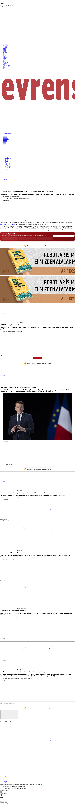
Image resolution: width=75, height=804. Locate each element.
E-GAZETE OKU (6, 42)
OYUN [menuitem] (6, 168)
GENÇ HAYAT (5, 62)
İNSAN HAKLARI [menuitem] (8, 166)
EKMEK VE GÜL (6, 57)
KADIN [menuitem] (6, 157)
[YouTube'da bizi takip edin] (59, 731)
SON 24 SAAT (5, 45)
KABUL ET (2, 790)
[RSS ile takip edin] (8, 748)
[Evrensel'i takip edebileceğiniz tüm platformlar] (8, 24)
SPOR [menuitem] (6, 162)
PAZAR (4, 64)
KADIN (4, 56)
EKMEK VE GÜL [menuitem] (8, 158)
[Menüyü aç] (8, 32)
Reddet (6, 790)
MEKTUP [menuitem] (7, 161)
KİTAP (4, 54)
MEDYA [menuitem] (6, 159)
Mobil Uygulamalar (6, 782)
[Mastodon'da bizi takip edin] (59, 740)
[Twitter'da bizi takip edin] (8, 731)
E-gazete (4, 775)
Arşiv (4, 779)
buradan (36, 784)
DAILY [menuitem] (6, 169)
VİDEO (4, 53)
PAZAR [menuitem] (6, 165)
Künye (4, 778)
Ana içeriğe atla (3, 0)
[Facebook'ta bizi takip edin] (25, 731)
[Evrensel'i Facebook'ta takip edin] (25, 15)
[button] (11, 156)
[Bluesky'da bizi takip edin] (8, 740)
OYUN (4, 67)
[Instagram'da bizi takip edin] (42, 731)
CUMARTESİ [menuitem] (7, 164)
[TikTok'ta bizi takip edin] (25, 740)
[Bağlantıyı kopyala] (8, 218)
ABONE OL (5, 43)
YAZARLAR (5, 52)
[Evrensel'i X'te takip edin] (8, 15)
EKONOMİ (5, 47)
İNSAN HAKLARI (6, 65)
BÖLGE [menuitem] (6, 160)
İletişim (4, 777)
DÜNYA (4, 50)
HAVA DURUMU (6, 66)
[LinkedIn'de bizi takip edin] (42, 740)
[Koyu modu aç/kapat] (1, 133)
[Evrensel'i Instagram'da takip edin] (42, 15)
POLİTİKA (5, 48)
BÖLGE (4, 59)
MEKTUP (4, 60)
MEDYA (4, 58)
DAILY (4, 68)
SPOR (4, 61)
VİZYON (4, 55)
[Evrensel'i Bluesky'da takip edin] (59, 15)
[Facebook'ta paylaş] (42, 209)
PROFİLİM (4, 133)
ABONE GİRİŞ (9, 133)
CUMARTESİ (5, 63)
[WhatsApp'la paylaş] (8, 209)
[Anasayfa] (11, 178)
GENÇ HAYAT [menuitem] (7, 163)
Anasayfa (4, 776)
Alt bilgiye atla (13, 0)
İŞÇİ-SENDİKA (6, 46)
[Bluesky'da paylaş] (59, 209)
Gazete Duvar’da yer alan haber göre (7, 224)
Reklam (4, 780)
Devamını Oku (37, 357)
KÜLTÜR (4, 51)
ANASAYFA (5, 44)
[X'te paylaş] (25, 209)
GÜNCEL (4, 49)
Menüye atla (8, 0)
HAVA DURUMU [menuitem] (8, 167)
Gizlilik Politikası (6, 781)
